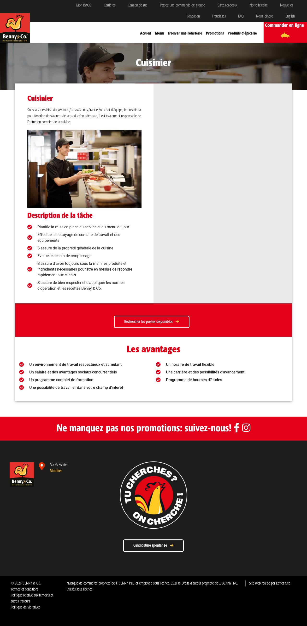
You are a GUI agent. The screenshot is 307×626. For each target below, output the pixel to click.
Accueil (145, 33)
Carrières (109, 5)
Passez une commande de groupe (182, 5)
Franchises (219, 16)
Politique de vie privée (26, 607)
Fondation (193, 16)
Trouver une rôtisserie (185, 33)
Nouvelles (286, 5)
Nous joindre (264, 16)
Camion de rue (138, 5)
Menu (159, 33)
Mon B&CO (83, 5)
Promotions (215, 33)
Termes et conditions (24, 589)
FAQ (241, 16)
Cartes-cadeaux (227, 5)
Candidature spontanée (151, 545)
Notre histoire (259, 5)
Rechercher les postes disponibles (150, 322)
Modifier (56, 471)
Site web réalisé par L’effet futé (269, 583)
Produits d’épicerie (242, 33)
